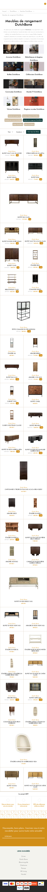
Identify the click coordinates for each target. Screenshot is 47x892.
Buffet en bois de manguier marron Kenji (35, 450)
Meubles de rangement (14, 116)
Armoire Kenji (12, 697)
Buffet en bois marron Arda (12, 449)
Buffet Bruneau (35, 425)
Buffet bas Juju (11, 377)
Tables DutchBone (29, 124)
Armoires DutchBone (13, 57)
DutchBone (13, 11)
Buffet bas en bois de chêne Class (35, 674)
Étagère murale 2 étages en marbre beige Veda (35, 722)
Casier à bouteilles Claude (11, 425)
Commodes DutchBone (13, 92)
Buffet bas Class (23, 217)
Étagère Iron (35, 265)
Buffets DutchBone (13, 74)
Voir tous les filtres (33, 132)
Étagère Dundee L (35, 513)
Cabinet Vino (11, 401)
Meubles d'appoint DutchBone (31, 116)
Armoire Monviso (12, 561)
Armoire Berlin (35, 353)
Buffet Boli (35, 177)
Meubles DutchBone (26, 11)
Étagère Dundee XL (11, 649)
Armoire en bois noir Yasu (35, 625)
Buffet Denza (12, 177)
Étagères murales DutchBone (34, 109)
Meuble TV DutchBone (34, 92)
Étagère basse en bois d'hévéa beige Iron (35, 650)
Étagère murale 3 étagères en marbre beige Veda (11, 674)
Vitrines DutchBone (13, 109)
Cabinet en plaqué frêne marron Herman (35, 562)
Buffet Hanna (12, 785)
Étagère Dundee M (11, 537)
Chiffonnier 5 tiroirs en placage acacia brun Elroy (23, 489)
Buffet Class (11, 265)
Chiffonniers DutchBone (34, 74)
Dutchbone (28, 29)
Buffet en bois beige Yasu (23, 601)
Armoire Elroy (12, 513)
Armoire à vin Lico (35, 377)
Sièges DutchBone (18, 124)
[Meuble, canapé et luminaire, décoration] (23, 4)
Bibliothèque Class (12, 289)
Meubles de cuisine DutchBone (13, 120)
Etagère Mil (12, 353)
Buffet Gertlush (35, 697)
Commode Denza (35, 289)
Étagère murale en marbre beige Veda (23, 761)
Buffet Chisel (35, 401)
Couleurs (19, 132)
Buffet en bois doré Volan (11, 241)
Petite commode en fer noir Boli (23, 329)
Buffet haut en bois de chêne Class (35, 786)
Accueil (4, 11)
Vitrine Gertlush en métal (35, 153)
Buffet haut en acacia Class (35, 241)
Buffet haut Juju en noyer (11, 153)
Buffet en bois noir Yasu (12, 625)
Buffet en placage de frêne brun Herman (35, 538)
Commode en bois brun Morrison (11, 722)
